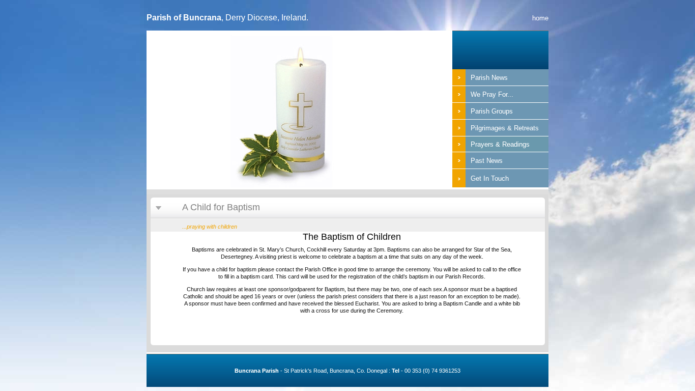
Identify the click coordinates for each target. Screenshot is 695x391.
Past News (487, 160)
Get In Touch (490, 178)
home (540, 18)
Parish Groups (492, 111)
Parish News (489, 77)
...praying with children (209, 227)
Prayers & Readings (500, 144)
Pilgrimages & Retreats (505, 128)
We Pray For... (492, 94)
